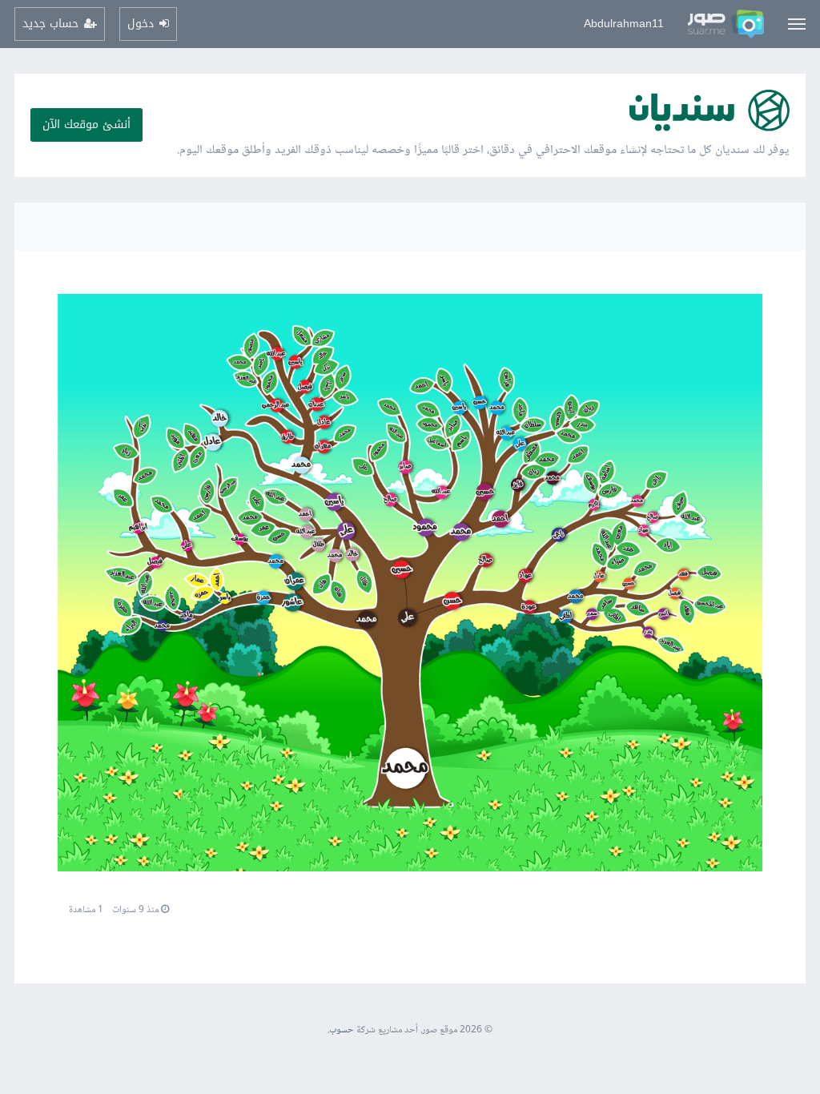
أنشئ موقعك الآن (86, 124)
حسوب (341, 1030)
